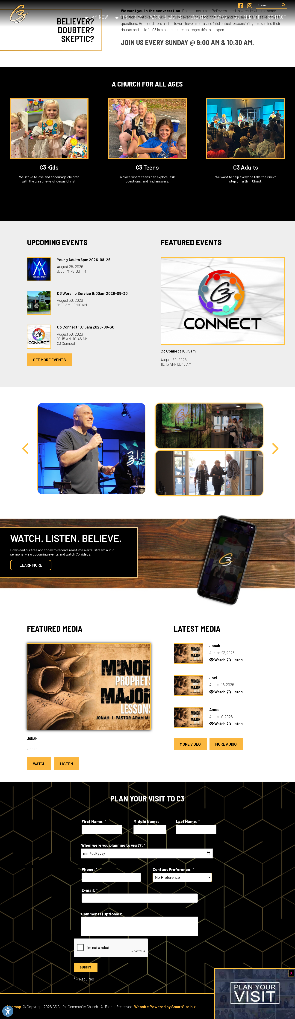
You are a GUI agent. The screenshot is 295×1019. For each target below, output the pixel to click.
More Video (190, 744)
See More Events (49, 359)
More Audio (226, 744)
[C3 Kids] (49, 128)
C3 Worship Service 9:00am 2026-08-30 (92, 293)
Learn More (31, 565)
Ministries (131, 17)
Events (198, 17)
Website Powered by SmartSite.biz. (165, 1006)
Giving (220, 17)
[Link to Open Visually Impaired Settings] (7, 1011)
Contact (277, 17)
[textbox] (268, 5)
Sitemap (13, 1006)
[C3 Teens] (147, 128)
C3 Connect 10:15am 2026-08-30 (85, 327)
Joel (213, 677)
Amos (214, 709)
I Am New (98, 17)
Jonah (32, 738)
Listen (66, 763)
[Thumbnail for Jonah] (88, 728)
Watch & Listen (166, 17)
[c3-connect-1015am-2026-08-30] (222, 301)
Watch (39, 763)
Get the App (247, 17)
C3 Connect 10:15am (178, 351)
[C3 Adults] (245, 128)
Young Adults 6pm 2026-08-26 (83, 259)
